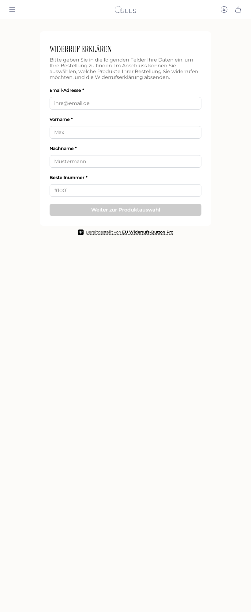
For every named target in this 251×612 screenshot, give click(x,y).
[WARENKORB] (238, 9)
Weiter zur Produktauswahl (125, 210)
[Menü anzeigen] (12, 9)
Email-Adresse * (67, 90)
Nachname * (63, 148)
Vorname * (61, 119)
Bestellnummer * (69, 177)
